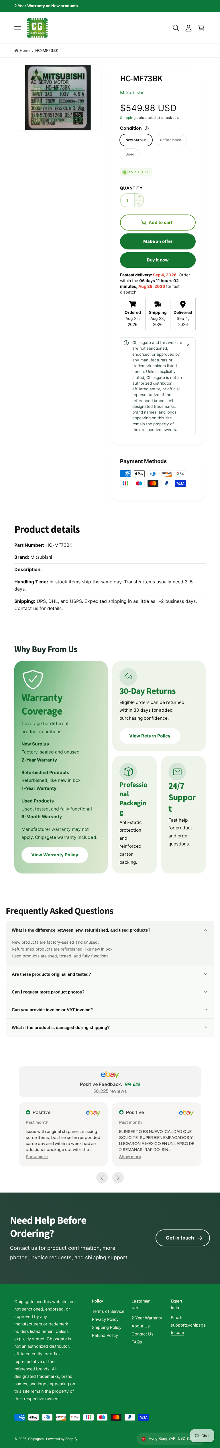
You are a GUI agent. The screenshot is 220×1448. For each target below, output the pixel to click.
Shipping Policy (106, 1327)
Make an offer (157, 241)
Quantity (131, 188)
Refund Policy (105, 1335)
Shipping (128, 117)
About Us (140, 1326)
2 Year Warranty (146, 1318)
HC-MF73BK (46, 50)
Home (25, 50)
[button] (17, 27)
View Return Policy (149, 736)
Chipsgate (36, 1439)
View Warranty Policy (54, 854)
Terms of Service (108, 1311)
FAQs (136, 1342)
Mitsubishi (131, 92)
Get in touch (180, 1238)
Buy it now (158, 260)
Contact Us (142, 1334)
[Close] (188, 345)
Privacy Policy (105, 1319)
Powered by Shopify (61, 1439)
